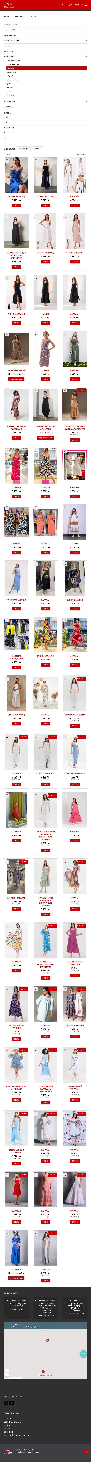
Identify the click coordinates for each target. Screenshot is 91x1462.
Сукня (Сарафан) (45, 253)
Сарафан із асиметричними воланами (45, 964)
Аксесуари (10, 95)
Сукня (45, 314)
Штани (9, 91)
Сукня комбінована (74, 715)
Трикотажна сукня (16, 600)
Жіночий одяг (20, 16)
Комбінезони (11, 72)
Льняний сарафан (16, 898)
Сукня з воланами (16, 370)
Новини (7, 1425)
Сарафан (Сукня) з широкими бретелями (16, 255)
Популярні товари (10, 25)
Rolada (6, 122)
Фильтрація (23, 149)
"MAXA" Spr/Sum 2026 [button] (11, 40)
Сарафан (74, 197)
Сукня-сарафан (75, 600)
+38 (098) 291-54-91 (47, 1315)
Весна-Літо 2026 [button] (10, 30)
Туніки (9, 84)
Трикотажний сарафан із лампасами (45, 1089)
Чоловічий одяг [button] (9, 101)
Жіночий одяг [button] (9, 56)
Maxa (6, 117)
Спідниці (10, 76)
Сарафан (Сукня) (16, 197)
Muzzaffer (7, 133)
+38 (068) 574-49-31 (76, 1313)
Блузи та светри (12, 80)
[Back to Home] (9, 5)
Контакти (8, 1432)
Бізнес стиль (8, 107)
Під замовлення (16, 379)
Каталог (7, 1418)
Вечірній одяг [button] (9, 51)
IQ (5, 138)
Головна (6, 16)
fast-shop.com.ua (33, 1452)
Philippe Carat (9, 128)
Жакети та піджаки (13, 61)
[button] (82, 5)
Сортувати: (81, 155)
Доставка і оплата (12, 1422)
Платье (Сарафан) (75, 1025)
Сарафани (10, 68)
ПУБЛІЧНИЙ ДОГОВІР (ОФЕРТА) (17, 1435)
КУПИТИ (16, 205)
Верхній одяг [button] (9, 46)
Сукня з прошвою (45, 773)
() (72, 4)
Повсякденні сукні (13, 64)
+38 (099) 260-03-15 (18, 1309)
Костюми (10, 87)
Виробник (37, 149)
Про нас (7, 1428)
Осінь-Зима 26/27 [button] (10, 35)
